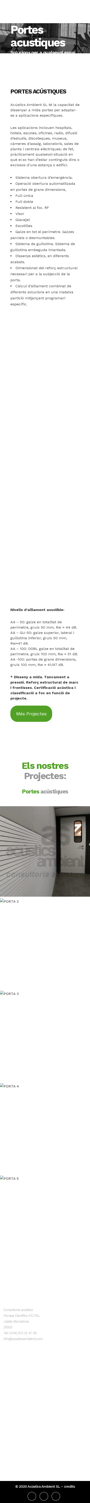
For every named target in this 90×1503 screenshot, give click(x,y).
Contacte (11, 1407)
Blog (7, 1399)
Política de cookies (19, 1453)
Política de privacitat (20, 1445)
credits (69, 1486)
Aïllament (11, 1391)
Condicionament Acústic (23, 1384)
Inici (6, 1368)
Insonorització (15, 1376)
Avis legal (11, 1437)
